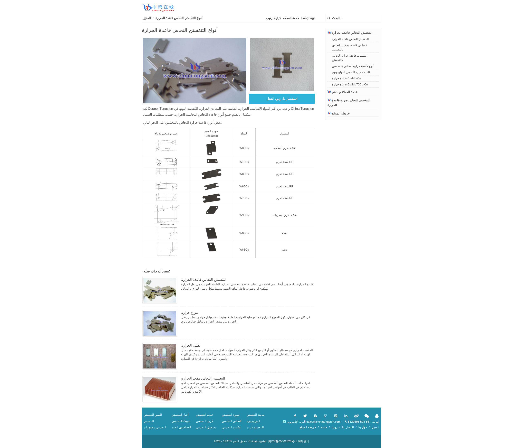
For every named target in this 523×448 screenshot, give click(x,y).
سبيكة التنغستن (181, 421)
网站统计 (303, 441)
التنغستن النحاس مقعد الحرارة (203, 378)
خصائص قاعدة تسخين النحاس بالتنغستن (349, 47)
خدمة (324, 427)
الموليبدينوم (253, 421)
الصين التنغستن (153, 414)
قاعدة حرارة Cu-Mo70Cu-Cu (350, 84)
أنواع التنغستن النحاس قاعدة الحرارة (178, 18)
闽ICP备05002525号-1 (282, 441)
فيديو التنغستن (204, 414)
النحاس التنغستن (231, 421)
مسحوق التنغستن (206, 427)
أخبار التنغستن (180, 414)
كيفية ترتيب (273, 18)
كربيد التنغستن (204, 421)
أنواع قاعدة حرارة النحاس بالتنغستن (353, 66)
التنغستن (149, 421)
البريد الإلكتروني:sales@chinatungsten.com (313, 421)
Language (308, 18)
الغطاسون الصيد (181, 427)
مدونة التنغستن (256, 414)
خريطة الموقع (341, 113)
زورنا (334, 427)
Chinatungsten (257, 441)
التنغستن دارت (255, 427)
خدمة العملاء (291, 18)
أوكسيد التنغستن (231, 427)
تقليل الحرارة (191, 345)
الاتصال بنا (348, 427)
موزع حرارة (189, 313)
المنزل (146, 18)
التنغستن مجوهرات (155, 427)
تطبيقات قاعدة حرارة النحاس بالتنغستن (349, 58)
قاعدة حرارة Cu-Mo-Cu (346, 78)
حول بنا (362, 427)
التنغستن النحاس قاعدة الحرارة (203, 280)
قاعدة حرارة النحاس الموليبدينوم (351, 72)
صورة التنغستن (231, 414)
